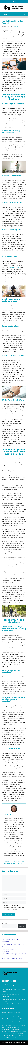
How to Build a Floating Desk (13, 863)
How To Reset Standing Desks (12, 958)
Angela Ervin (8, 814)
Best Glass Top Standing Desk (14, 861)
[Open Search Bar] (24, 14)
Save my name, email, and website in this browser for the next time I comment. (14, 908)
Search (4, 923)
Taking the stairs (14, 267)
